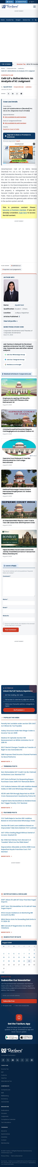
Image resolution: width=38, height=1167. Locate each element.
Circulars (4, 1113)
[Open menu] (34, 6)
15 (29, 957)
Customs (4, 1075)
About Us (4, 1131)
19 (14, 961)
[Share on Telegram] (21, 93)
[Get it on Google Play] (11, 1037)
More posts (5, 761)
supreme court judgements (12, 269)
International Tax (6, 1081)
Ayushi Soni (7, 87)
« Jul (2, 972)
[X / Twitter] (8, 1060)
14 (24, 957)
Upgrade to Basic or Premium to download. (19, 136)
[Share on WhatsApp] (17, 93)
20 (19, 961)
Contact (3, 1140)
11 (8, 957)
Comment (7, 576)
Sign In (32, 2)
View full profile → (11, 321)
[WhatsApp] (27, 1060)
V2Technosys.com (6, 1152)
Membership (5, 1143)
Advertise (4, 1137)
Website (6, 616)
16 (34, 957)
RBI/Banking (5, 1096)
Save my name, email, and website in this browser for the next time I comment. (19, 624)
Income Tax (9, 20)
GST (2, 1072)
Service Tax (26, 20)
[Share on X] (8, 93)
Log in (18, 141)
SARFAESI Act (16, 265)
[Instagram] (22, 1060)
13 (19, 957)
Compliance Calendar (8, 1119)
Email (5, 607)
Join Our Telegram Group (15, 360)
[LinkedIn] (17, 1060)
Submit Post (22, 2)
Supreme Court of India (11, 129)
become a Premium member (14, 210)
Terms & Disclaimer (16, 1156)
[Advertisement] (19, 42)
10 (3, 957)
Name (5, 599)
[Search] (35, 20)
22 (29, 961)
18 (9, 961)
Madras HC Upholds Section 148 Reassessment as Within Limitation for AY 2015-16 (17, 740)
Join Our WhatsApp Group (16, 355)
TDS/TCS (4, 1078)
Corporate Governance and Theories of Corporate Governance (18, 332)
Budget (18, 20)
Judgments (4, 1116)
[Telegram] (32, 1060)
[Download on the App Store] (26, 1037)
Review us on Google (14, 364)
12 (14, 957)
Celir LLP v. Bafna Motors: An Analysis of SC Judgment (17, 80)
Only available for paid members (15, 117)
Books (10, 2)
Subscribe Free (9, 1001)
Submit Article (5, 1134)
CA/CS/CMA (5, 1102)
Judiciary (21, 68)
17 (3, 961)
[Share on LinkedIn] (13, 93)
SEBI (2, 1093)
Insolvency (4, 1099)
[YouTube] (13, 1060)
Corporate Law (11, 68)
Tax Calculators (6, 1122)
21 (24, 961)
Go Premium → (19, 710)
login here (23, 213)
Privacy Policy (5, 1156)
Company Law (5, 1090)
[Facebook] (3, 1060)
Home (2, 20)
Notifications (5, 1110)
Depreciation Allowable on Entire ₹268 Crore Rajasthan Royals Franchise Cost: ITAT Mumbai (18, 849)
